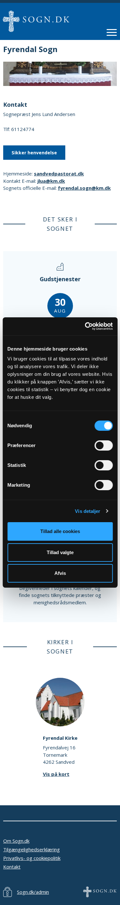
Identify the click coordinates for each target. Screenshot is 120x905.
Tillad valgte (60, 552)
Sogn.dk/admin (33, 892)
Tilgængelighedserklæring (31, 849)
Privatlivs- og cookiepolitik (31, 858)
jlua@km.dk (51, 181)
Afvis (60, 573)
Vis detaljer (87, 511)
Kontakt (11, 866)
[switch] (103, 445)
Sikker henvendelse (34, 153)
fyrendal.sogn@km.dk (84, 188)
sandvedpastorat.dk (59, 173)
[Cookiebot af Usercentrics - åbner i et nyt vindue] (85, 326)
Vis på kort (56, 774)
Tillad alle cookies (60, 531)
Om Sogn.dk (16, 841)
